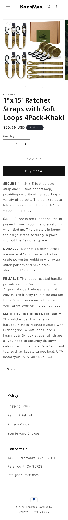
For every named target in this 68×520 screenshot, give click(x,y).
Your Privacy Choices (23, 433)
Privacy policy (40, 511)
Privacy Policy (18, 424)
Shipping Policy (19, 406)
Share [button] (11, 369)
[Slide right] (43, 87)
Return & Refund (20, 415)
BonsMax (31, 507)
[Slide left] (25, 87)
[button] (8, 6)
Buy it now (34, 171)
